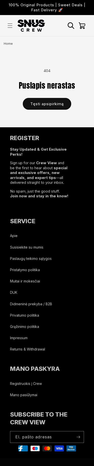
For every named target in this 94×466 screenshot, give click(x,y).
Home (8, 43)
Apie (14, 236)
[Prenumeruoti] (78, 437)
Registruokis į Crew (26, 383)
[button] (10, 25)
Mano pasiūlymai (23, 395)
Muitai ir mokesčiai (25, 281)
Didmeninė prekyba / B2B (31, 304)
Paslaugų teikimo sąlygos (31, 258)
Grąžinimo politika (24, 326)
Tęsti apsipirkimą (47, 103)
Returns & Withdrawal (27, 349)
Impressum (19, 338)
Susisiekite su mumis (26, 247)
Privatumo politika (24, 315)
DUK (13, 292)
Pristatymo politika (25, 270)
